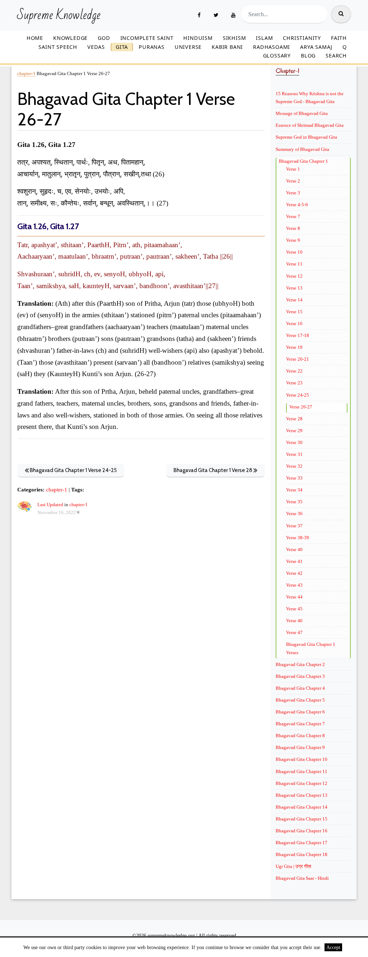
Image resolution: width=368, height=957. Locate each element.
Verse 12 (294, 276)
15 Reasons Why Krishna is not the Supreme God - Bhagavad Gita (310, 97)
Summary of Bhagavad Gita (302, 149)
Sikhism (234, 37)
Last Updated (50, 504)
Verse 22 (294, 371)
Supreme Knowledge (59, 15)
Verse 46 (294, 620)
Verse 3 (293, 192)
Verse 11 (294, 264)
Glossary (277, 55)
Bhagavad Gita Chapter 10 (301, 759)
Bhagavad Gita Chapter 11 (301, 771)
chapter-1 (26, 73)
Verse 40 (294, 549)
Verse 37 (294, 525)
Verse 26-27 (300, 407)
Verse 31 (294, 454)
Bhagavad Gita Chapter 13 (301, 795)
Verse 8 (293, 228)
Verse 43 (294, 585)
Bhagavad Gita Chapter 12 (301, 783)
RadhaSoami (271, 46)
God (104, 37)
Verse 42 (294, 573)
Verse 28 (294, 418)
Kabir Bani (227, 46)
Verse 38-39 (297, 537)
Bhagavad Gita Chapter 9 (300, 747)
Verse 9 (293, 240)
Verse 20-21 (297, 359)
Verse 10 (294, 252)
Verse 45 (294, 608)
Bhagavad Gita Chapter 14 (301, 807)
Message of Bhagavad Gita (302, 113)
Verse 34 (294, 490)
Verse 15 (294, 311)
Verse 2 (293, 181)
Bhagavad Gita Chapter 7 (300, 723)
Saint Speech (57, 46)
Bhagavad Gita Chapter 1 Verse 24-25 (73, 470)
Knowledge (70, 37)
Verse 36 (294, 513)
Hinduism (197, 37)
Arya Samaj (316, 46)
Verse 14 (294, 299)
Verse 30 (294, 442)
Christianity (302, 37)
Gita (122, 46)
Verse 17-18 (297, 335)
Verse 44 (294, 597)
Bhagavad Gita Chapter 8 (300, 735)
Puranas (152, 46)
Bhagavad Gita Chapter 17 (301, 842)
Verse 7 (293, 216)
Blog (308, 55)
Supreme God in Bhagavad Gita (306, 137)
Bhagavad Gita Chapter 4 (300, 688)
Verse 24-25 (297, 395)
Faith (339, 37)
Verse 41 (294, 561)
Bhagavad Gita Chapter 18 (301, 854)
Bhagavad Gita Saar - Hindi (302, 878)
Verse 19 (294, 347)
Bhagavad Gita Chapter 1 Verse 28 (213, 470)
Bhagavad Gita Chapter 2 (300, 664)
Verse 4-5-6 (297, 204)
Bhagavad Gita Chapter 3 (300, 676)
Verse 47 (294, 632)
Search (336, 55)
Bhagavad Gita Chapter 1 (303, 161)
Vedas (96, 46)
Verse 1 (293, 169)
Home (35, 37)
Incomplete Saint (147, 37)
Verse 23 (294, 382)
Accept (333, 947)
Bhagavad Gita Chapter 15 (301, 819)
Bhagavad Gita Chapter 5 (300, 700)
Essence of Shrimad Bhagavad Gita (310, 125)
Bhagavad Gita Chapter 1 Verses (310, 648)
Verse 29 (294, 430)
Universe (188, 46)
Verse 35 (294, 501)
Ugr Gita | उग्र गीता (293, 866)
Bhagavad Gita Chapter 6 (300, 712)
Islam (264, 37)
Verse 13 (294, 288)
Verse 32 (294, 466)
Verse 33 (294, 478)
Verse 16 (294, 323)
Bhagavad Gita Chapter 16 (301, 830)
